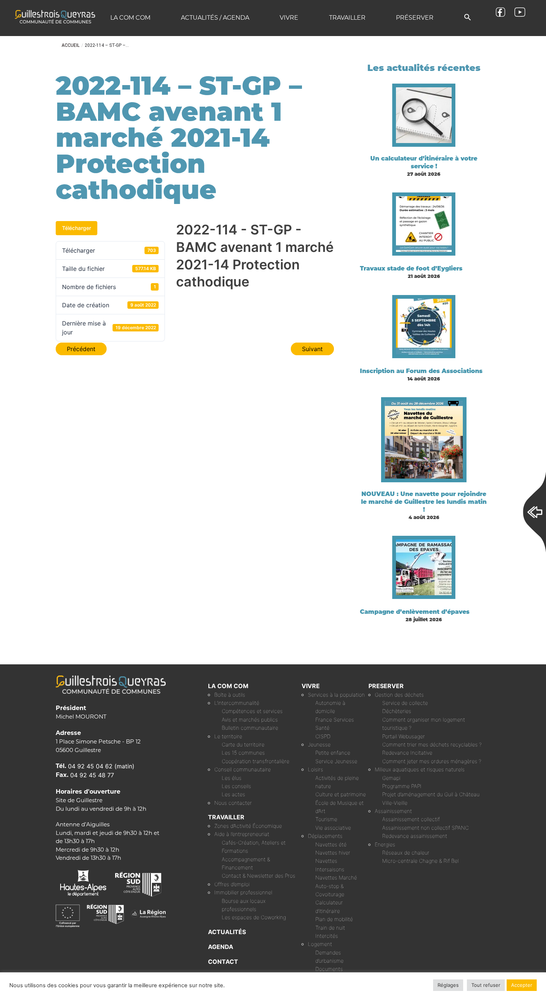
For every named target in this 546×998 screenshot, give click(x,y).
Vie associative (333, 827)
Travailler (347, 17)
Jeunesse (319, 744)
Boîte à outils (229, 694)
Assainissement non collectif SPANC (425, 827)
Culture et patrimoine (340, 794)
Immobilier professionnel (243, 892)
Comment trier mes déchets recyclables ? (432, 744)
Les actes (233, 794)
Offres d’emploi (232, 884)
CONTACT (223, 961)
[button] (467, 17)
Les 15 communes (243, 752)
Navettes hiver (332, 852)
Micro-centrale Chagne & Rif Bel (420, 861)
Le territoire (228, 736)
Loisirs (315, 769)
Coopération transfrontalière (255, 761)
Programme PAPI (402, 786)
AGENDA (220, 946)
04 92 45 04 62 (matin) (101, 766)
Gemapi (391, 778)
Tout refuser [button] (485, 985)
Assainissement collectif (411, 819)
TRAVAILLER (226, 817)
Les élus (231, 778)
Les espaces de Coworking (254, 917)
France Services (334, 719)
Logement (320, 944)
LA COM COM (228, 686)
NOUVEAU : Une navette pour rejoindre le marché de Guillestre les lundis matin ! (424, 501)
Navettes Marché (336, 877)
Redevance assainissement (414, 836)
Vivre (289, 17)
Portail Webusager (403, 736)
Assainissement (393, 811)
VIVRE (311, 686)
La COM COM (130, 17)
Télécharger (76, 228)
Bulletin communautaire (250, 728)
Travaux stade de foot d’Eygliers (411, 268)
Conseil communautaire (242, 769)
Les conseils (236, 786)
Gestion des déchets (399, 694)
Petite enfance (332, 752)
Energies (385, 844)
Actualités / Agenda (215, 17)
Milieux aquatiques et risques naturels (420, 769)
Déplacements (325, 836)
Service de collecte (405, 703)
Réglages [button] (448, 985)
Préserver (414, 17)
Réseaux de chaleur (405, 852)
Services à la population (336, 694)
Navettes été (331, 844)
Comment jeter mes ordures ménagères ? (431, 761)
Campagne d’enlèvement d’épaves (414, 611)
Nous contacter (233, 803)
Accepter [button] (521, 985)
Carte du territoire (243, 744)
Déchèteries (396, 711)
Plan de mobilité (334, 919)
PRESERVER (386, 686)
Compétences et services (252, 711)
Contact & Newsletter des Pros (258, 875)
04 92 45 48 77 (92, 775)
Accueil (70, 45)
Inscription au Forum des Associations (421, 371)
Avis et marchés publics (250, 719)
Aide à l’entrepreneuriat (241, 834)
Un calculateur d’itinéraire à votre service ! (423, 162)
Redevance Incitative (407, 752)
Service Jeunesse (336, 761)
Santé (322, 728)
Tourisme (326, 819)
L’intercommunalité (236, 703)
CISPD (323, 736)
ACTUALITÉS (227, 932)
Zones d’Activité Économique (248, 826)
